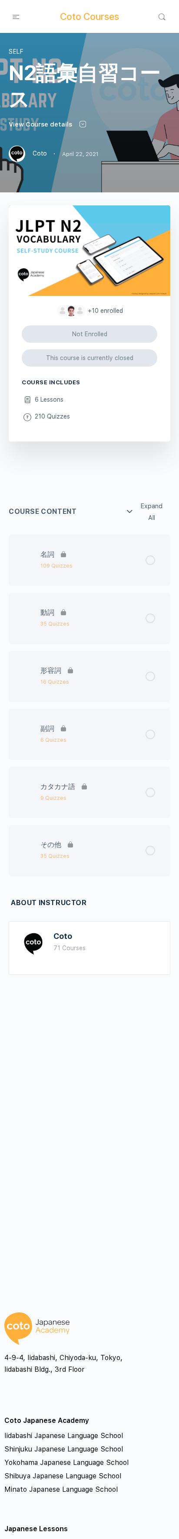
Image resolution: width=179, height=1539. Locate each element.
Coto (62, 936)
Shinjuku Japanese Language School (63, 1449)
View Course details (41, 124)
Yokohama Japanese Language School (66, 1462)
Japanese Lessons (36, 1529)
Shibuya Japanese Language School (62, 1476)
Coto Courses (89, 16)
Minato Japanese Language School (61, 1489)
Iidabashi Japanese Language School (63, 1436)
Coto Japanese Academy (46, 1420)
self (16, 51)
